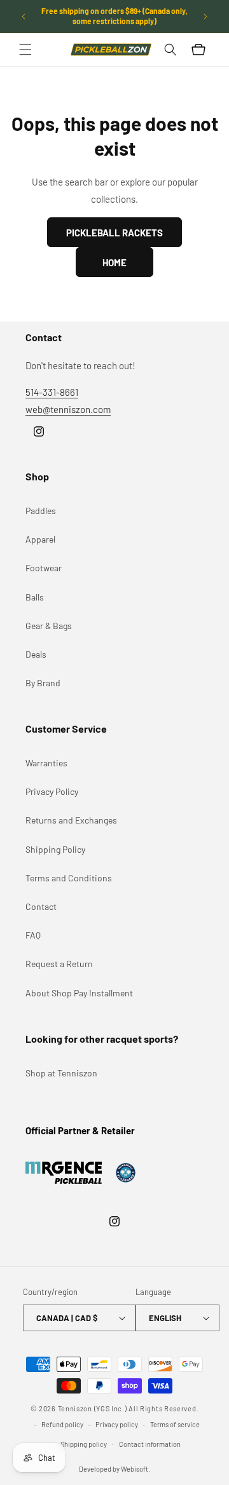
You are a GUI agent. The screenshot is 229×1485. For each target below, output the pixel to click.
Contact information (150, 1444)
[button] (25, 50)
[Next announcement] (205, 17)
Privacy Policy (51, 791)
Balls (34, 597)
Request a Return (59, 963)
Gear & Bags (48, 625)
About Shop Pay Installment (79, 992)
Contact (41, 906)
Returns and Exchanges (71, 820)
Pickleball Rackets (114, 232)
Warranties (46, 762)
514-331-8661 (51, 392)
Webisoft (134, 1469)
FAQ (33, 935)
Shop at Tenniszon (61, 1073)
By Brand (42, 682)
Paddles (40, 510)
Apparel (40, 539)
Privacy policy (116, 1424)
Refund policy (62, 1424)
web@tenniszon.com (68, 409)
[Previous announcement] (24, 17)
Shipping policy (83, 1444)
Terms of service (175, 1424)
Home (114, 262)
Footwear (43, 567)
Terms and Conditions (68, 877)
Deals (35, 654)
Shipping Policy (55, 849)
